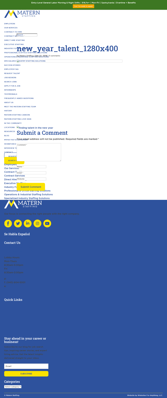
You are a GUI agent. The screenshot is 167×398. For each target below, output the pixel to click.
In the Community (13, 123)
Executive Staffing (14, 44)
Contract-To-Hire (13, 32)
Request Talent (12, 73)
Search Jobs (10, 82)
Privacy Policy (12, 292)
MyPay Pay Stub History (16, 140)
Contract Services (13, 36)
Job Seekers (10, 78)
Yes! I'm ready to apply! (83, 6)
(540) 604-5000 (17, 278)
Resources (9, 131)
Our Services (10, 28)
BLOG (7, 327)
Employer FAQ (11, 69)
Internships (10, 90)
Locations (9, 127)
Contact (8, 152)
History (8, 111)
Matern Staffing (26, 56)
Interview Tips (11, 148)
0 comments (54, 56)
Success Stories (12, 65)
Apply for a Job (12, 86)
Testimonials (10, 94)
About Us (8, 102)
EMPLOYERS (11, 323)
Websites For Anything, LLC (150, 395)
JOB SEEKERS (12, 312)
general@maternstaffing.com (24, 286)
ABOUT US (10, 304)
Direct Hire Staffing (14, 40)
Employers (9, 24)
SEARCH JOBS (13, 308)
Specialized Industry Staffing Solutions (27, 198)
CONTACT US (12, 331)
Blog (6, 136)
